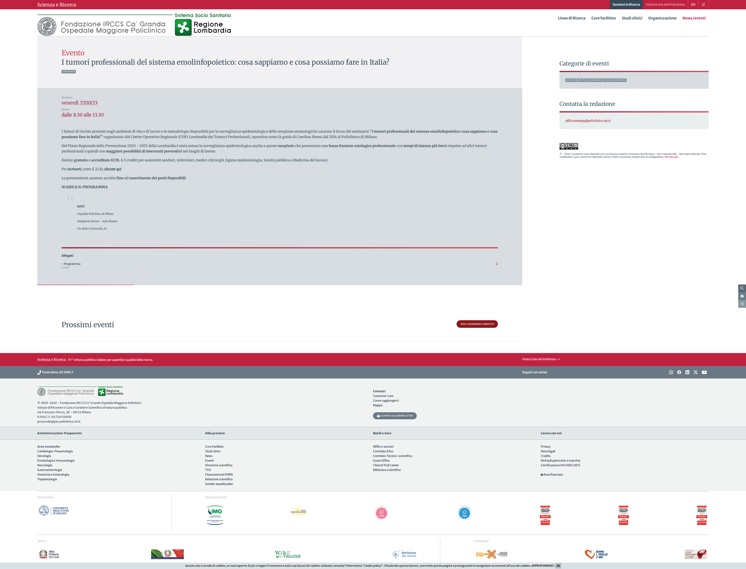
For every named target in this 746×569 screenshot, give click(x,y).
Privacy (546, 446)
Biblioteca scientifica (387, 470)
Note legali (548, 451)
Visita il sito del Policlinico (539, 359)
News (209, 456)
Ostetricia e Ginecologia (53, 474)
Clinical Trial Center (386, 465)
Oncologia (44, 456)
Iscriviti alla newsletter (396, 415)
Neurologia (44, 465)
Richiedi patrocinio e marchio (560, 460)
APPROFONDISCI (543, 565)
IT (703, 4)
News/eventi (694, 18)
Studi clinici (632, 18)
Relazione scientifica (219, 479)
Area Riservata (553, 474)
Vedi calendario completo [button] (477, 324)
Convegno (69, 71)
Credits (546, 456)
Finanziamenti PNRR (219, 474)
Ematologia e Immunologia (55, 460)
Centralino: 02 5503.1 (57, 372)
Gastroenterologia (49, 470)
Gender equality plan (219, 484)
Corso (608, 80)
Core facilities (603, 18)
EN (693, 4)
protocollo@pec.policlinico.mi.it (58, 421)
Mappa (377, 405)
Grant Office (381, 460)
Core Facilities (214, 446)
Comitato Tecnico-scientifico (392, 456)
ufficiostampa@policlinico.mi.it (588, 121)
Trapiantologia (47, 479)
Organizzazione (662, 18)
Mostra (582, 80)
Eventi (209, 460)
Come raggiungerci (386, 400)
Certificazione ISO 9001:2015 (560, 465)
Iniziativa (619, 80)
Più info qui (671, 156)
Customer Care (383, 396)
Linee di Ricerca (572, 18)
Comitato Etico (383, 451)
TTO (208, 470)
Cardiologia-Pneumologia (55, 451)
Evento (570, 80)
